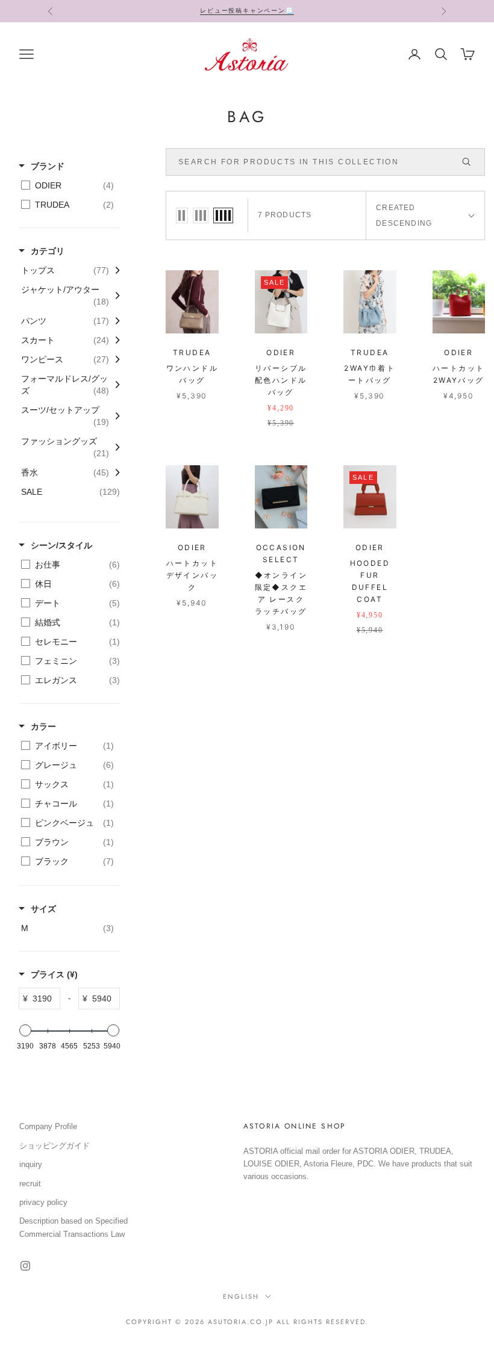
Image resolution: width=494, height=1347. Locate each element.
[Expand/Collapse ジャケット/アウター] (114, 296)
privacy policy (43, 1202)
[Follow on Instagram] (25, 1266)
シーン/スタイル (61, 545)
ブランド (47, 166)
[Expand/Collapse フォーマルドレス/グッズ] (114, 385)
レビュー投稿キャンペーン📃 (246, 10)
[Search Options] (471, 162)
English (241, 1296)
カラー (43, 726)
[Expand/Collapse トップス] (114, 270)
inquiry (30, 1164)
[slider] (25, 1030)
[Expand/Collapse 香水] (114, 472)
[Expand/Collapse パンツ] (114, 321)
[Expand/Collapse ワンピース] (114, 359)
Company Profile (48, 1126)
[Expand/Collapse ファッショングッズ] (114, 447)
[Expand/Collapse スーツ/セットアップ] (114, 416)
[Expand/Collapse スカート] (114, 340)
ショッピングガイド (54, 1145)
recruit (30, 1183)
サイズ (43, 909)
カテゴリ (47, 251)
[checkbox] (67, 185)
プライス (54, 974)
